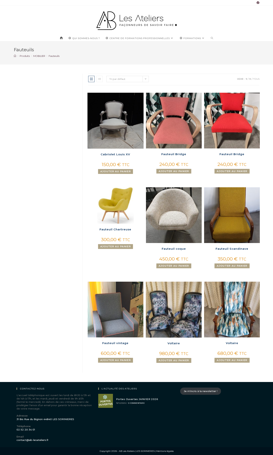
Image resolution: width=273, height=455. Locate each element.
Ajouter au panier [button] (115, 171)
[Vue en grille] (91, 79)
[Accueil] (15, 55)
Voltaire (174, 343)
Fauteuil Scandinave (232, 248)
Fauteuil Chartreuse (115, 229)
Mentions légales (165, 451)
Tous (256, 78)
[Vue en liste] (99, 79)
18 (250, 78)
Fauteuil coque (174, 248)
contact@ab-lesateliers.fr (32, 439)
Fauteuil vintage (115, 343)
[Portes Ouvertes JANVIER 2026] (105, 401)
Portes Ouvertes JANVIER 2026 (137, 399)
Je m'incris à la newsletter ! (200, 391)
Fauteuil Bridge (173, 154)
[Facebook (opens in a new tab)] (257, 3)
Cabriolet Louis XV (115, 154)
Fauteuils (54, 55)
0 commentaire (136, 403)
